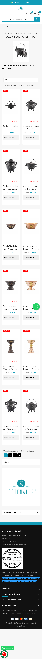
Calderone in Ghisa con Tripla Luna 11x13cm (31, 189)
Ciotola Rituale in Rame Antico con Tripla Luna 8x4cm (10, 249)
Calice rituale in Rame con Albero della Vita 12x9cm (30, 309)
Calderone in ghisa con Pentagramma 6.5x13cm (10, 189)
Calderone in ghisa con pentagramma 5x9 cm (10, 129)
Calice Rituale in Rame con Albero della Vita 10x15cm (30, 369)
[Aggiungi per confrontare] (17, 92)
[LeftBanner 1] (21, 487)
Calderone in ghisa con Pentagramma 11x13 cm (31, 429)
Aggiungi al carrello (11, 137)
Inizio (6, 462)
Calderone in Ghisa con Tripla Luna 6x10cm (31, 129)
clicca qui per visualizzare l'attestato (25, 613)
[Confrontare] (35, 13)
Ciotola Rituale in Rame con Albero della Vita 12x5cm (30, 249)
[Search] (37, 19)
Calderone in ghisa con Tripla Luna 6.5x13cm (10, 429)
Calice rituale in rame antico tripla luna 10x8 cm (10, 309)
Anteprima (17, 97)
